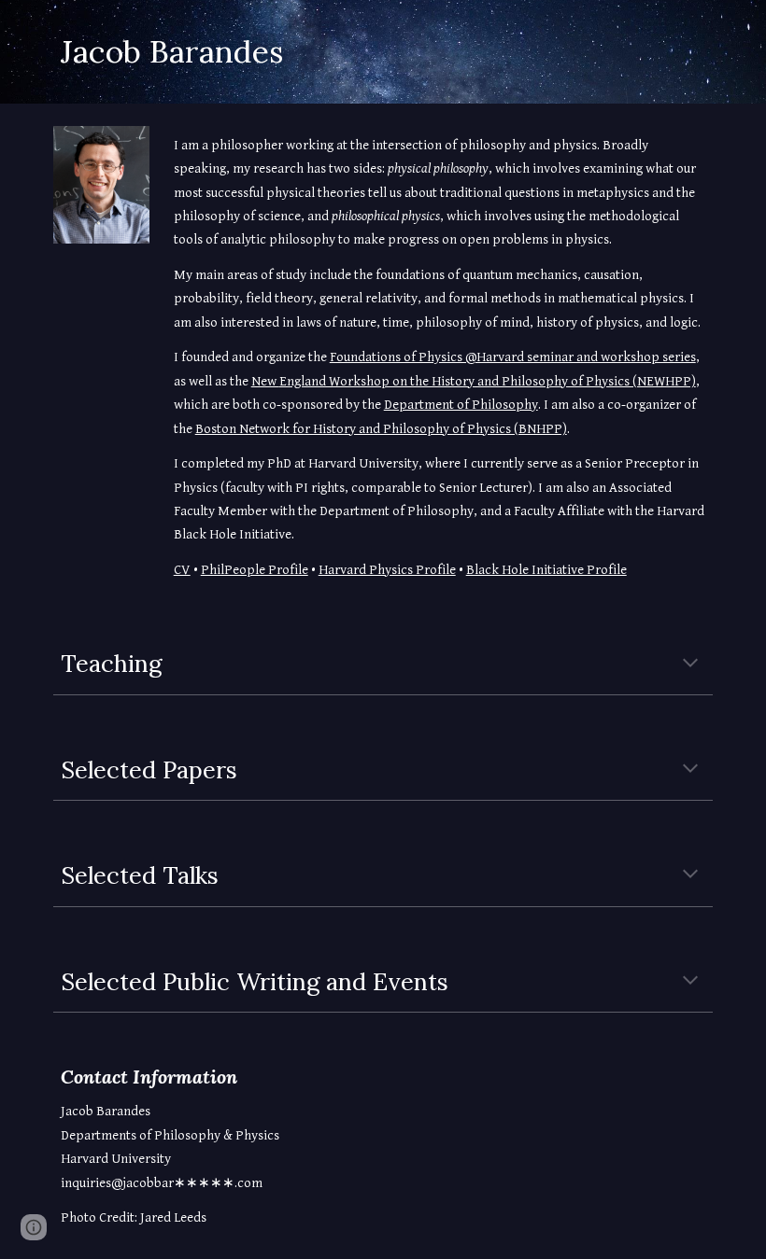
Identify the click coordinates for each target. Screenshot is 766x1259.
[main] (383, 51)
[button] (690, 664)
